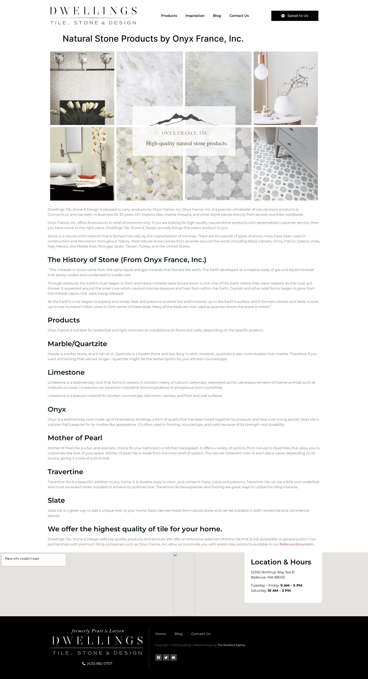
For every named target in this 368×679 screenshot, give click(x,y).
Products (169, 16)
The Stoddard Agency (232, 645)
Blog (217, 16)
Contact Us (239, 16)
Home (160, 634)
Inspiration (194, 16)
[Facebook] (158, 657)
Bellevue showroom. (296, 544)
